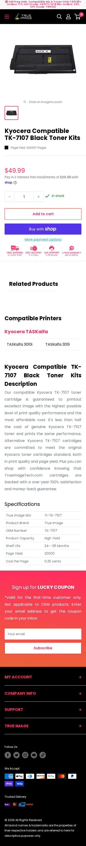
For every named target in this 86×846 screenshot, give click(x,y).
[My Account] (68, 16)
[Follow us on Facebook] (8, 755)
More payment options (43, 239)
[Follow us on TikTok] (42, 755)
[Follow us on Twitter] (16, 755)
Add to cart (43, 214)
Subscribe (43, 648)
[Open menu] (7, 16)
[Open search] (59, 16)
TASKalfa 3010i (19, 344)
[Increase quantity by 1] (38, 197)
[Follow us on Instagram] (25, 755)
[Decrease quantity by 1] (9, 197)
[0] (77, 16)
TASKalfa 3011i (57, 344)
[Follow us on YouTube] (34, 755)
